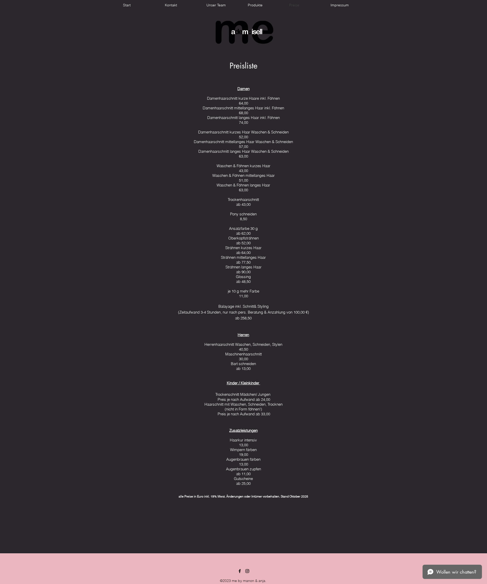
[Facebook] (239, 571)
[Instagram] (247, 571)
